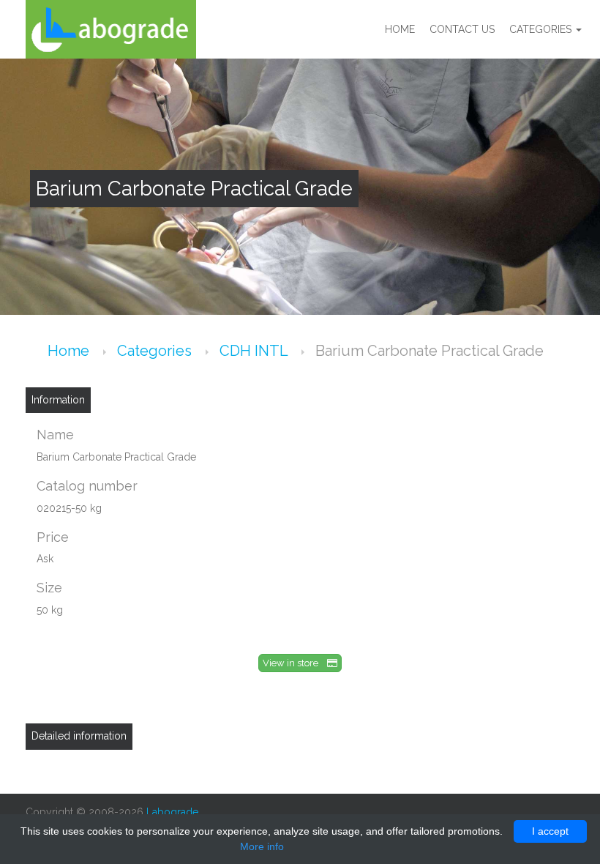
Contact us (462, 29)
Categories (541, 29)
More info (262, 846)
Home (400, 29)
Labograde (172, 812)
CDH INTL (255, 351)
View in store (295, 663)
